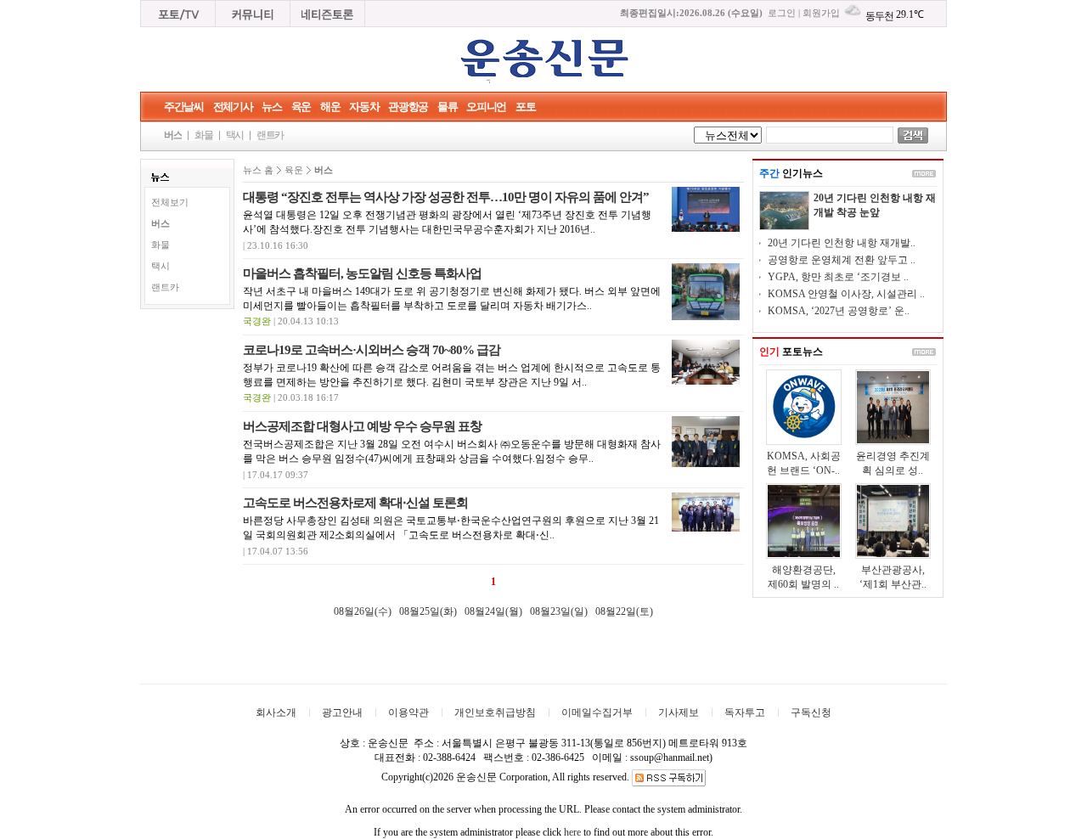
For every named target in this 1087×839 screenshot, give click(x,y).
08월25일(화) (428, 611)
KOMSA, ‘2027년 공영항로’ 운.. (839, 311)
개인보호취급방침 (495, 712)
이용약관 (408, 712)
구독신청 (811, 712)
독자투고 (744, 712)
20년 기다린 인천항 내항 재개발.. (841, 243)
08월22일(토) (624, 611)
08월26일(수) (362, 611)
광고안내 (342, 712)
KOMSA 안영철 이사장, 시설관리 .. (846, 294)
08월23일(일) (559, 611)
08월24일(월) (493, 611)
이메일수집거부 (597, 712)
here (572, 832)
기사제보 (678, 712)
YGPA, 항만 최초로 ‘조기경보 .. (838, 277)
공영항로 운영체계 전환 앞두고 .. (841, 260)
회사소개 (276, 712)
